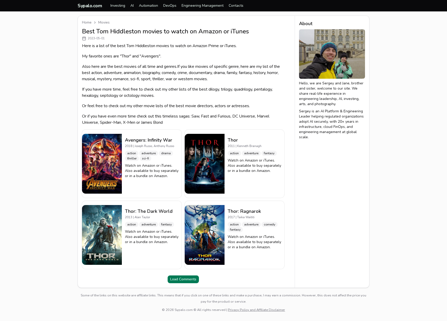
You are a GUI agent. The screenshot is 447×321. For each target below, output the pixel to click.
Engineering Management (203, 5)
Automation (148, 5)
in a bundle (138, 175)
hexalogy (90, 95)
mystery (104, 79)
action (96, 73)
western (185, 79)
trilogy (226, 89)
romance (121, 79)
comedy (169, 73)
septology (109, 95)
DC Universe (243, 116)
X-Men (129, 122)
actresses (240, 106)
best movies (125, 66)
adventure (113, 73)
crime (182, 73)
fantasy (245, 73)
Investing (117, 5)
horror (272, 73)
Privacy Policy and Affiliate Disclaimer (256, 310)
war (169, 79)
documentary (200, 73)
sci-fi (134, 79)
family (232, 73)
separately (169, 170)
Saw (195, 116)
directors (205, 106)
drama (219, 73)
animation (132, 73)
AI (132, 5)
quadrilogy (243, 89)
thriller (158, 79)
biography (151, 73)
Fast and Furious (215, 116)
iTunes (166, 165)
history (259, 73)
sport (146, 79)
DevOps (169, 5)
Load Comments (183, 279)
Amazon (148, 165)
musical (88, 79)
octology (132, 95)
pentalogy (263, 89)
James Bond (152, 122)
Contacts (236, 5)
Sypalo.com (90, 6)
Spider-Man (110, 122)
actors (220, 106)
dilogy (213, 89)
